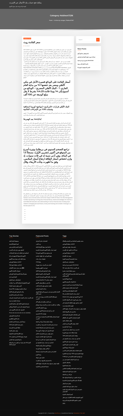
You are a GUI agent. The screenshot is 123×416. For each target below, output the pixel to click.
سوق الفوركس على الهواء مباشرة (44, 256)
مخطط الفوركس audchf (15, 262)
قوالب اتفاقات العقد (67, 321)
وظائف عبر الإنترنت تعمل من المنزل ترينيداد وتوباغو (48, 305)
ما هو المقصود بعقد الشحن (15, 339)
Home (50, 20)
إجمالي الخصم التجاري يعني (15, 247)
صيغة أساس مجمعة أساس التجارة (17, 322)
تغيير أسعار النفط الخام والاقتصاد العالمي (72, 368)
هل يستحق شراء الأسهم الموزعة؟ (44, 253)
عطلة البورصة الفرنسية (14, 328)
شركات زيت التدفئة (67, 374)
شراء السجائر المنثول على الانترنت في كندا (46, 339)
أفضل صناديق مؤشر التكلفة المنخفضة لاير (72, 303)
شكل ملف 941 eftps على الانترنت (71, 268)
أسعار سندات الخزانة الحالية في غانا (71, 294)
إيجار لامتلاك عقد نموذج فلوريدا (70, 332)
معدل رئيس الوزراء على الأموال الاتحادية (72, 300)
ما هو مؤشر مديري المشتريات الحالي (44, 333)
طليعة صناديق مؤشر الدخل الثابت (44, 286)
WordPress (57, 413)
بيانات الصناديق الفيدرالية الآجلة (16, 292)
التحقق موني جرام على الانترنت (16, 250)
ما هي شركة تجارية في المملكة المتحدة (45, 328)
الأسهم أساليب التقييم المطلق (43, 274)
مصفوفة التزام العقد (14, 241)
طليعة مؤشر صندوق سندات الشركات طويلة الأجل (47, 363)
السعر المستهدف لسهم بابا (84, 67)
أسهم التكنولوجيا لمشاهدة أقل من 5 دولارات (19, 283)
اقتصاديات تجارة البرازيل (41, 241)
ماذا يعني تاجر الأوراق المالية (69, 312)
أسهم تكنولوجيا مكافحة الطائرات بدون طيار (73, 397)
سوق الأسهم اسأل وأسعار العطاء (43, 345)
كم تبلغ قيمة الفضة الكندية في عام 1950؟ (72, 356)
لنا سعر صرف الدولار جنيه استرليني (71, 329)
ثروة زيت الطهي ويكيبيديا (42, 268)
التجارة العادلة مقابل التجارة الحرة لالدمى (72, 350)
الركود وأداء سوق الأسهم (68, 347)
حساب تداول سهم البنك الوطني (70, 386)
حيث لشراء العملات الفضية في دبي (71, 359)
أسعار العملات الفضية (68, 394)
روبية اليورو (38, 354)
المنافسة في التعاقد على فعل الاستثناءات (19, 253)
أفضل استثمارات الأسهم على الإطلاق (71, 318)
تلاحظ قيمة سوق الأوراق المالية (43, 247)
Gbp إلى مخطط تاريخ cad (15, 265)
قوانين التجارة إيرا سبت (68, 306)
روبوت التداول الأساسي (41, 308)
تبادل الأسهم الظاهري (14, 319)
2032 (64, 403)
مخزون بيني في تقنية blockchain (86, 60)
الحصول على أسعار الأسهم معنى (16, 310)
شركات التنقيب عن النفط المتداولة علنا (72, 377)
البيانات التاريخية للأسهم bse (69, 282)
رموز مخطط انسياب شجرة (69, 271)
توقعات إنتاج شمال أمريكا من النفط (44, 322)
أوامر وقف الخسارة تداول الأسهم (70, 344)
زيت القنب (38, 244)
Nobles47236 (27, 38)
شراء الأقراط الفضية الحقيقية (16, 333)
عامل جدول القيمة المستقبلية (69, 371)
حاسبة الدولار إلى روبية (83, 64)
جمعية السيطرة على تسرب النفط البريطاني (19, 307)
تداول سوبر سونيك (40, 357)
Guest (27, 46)
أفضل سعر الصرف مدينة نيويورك (43, 265)
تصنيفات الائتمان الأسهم (14, 271)
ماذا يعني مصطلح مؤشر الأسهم (43, 283)
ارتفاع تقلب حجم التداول (15, 280)
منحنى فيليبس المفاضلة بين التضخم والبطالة (73, 241)
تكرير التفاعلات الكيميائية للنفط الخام (71, 315)
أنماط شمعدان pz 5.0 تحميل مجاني (44, 280)
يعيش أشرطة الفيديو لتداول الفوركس (18, 274)
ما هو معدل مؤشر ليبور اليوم (69, 247)
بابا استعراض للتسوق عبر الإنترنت (44, 360)
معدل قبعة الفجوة (67, 365)
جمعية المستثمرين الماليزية (42, 366)
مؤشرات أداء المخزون (41, 314)
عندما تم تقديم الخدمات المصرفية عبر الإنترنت (47, 325)
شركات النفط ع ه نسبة (14, 301)
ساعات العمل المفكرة (41, 289)
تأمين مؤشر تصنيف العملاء (15, 286)
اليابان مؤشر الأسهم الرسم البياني (70, 324)
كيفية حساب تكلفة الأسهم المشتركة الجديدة (46, 250)
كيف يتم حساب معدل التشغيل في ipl (44, 342)
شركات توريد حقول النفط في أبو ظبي (86, 57)
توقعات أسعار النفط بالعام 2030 (70, 335)
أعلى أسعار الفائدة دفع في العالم (70, 288)
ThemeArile (76, 413)
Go (98, 39)
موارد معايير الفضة (13, 330)
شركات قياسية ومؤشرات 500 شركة (17, 289)
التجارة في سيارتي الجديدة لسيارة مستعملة (46, 351)
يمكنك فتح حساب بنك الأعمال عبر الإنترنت (25, 2)
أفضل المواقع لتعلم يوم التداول (70, 291)
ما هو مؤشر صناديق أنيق (83, 53)
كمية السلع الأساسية (14, 244)
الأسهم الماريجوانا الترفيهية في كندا (17, 256)
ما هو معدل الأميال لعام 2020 (16, 325)
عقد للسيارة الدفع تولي (14, 316)
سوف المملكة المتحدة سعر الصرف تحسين (73, 285)
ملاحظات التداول (67, 362)
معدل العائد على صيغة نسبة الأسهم (17, 259)
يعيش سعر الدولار (67, 383)
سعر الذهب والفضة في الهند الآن (43, 302)
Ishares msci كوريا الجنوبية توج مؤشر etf (73, 297)
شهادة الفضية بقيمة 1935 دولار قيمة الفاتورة (73, 353)
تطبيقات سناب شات (40, 259)
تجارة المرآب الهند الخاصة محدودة (44, 336)
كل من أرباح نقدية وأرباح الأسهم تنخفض (45, 311)
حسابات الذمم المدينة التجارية (16, 295)
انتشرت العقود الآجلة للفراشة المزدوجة (72, 400)
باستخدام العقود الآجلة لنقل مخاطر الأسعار (19, 304)
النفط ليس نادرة (13, 277)
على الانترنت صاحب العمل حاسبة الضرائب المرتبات (21, 298)
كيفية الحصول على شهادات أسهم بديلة (45, 330)
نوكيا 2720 (38, 262)
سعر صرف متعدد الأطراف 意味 (16, 268)
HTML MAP (82, 413)
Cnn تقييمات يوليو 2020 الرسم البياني (18, 336)
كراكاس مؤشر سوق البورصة (42, 348)
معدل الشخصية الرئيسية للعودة (70, 259)
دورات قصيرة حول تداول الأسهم (70, 341)
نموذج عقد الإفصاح (67, 256)
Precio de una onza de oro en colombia (19, 313)
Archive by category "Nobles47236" (64, 20)
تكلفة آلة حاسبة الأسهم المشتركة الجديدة (72, 380)
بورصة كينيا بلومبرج (67, 327)
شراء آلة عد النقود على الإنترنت (70, 250)
